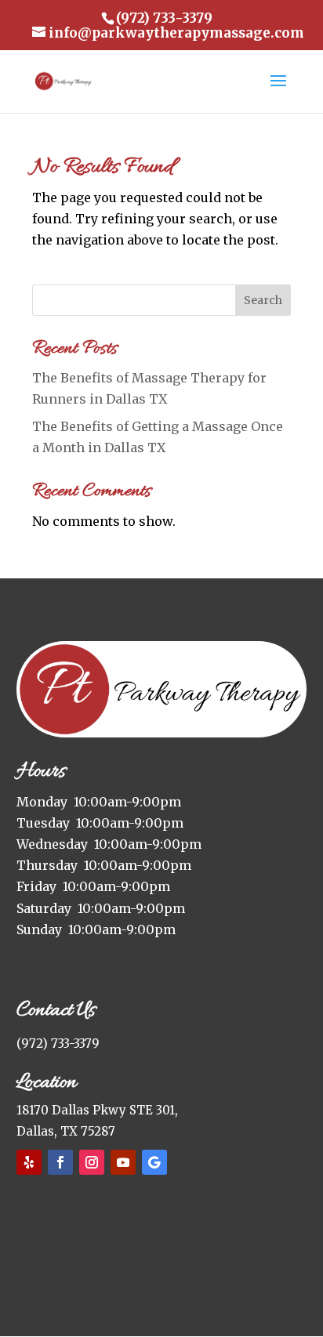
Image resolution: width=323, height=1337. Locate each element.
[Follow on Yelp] (29, 1162)
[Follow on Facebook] (60, 1162)
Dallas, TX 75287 (65, 1131)
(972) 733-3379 (58, 1043)
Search (263, 300)
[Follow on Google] (154, 1162)
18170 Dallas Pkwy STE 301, (97, 1110)
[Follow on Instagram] (91, 1162)
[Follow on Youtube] (123, 1162)
